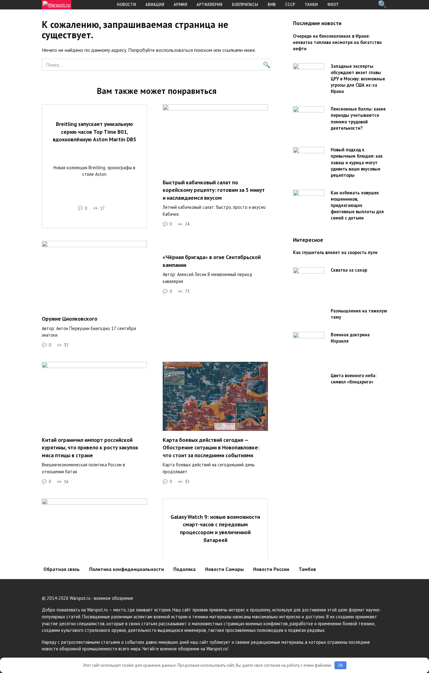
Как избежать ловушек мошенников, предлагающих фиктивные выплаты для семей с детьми (357, 205)
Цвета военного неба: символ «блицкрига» (353, 379)
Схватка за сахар (349, 270)
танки (311, 4)
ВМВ (272, 4)
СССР (290, 4)
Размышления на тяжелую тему (359, 314)
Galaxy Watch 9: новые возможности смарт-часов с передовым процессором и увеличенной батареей (215, 528)
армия (180, 4)
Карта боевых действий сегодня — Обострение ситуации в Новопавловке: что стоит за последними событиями (211, 447)
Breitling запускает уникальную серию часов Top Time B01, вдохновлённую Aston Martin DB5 (94, 131)
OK (340, 665)
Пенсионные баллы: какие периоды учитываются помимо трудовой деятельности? (358, 118)
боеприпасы (245, 4)
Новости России (271, 569)
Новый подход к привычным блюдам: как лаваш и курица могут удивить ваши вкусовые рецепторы (357, 162)
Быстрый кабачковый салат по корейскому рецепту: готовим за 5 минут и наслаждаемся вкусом (214, 189)
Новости (126, 4)
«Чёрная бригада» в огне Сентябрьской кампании (212, 261)
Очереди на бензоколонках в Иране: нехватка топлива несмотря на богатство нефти (337, 42)
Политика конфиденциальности (126, 569)
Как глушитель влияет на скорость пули (335, 253)
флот (333, 4)
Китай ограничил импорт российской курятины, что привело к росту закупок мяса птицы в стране (90, 447)
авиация (154, 4)
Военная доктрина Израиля (350, 338)
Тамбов (307, 569)
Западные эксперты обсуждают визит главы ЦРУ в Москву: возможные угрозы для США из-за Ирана (358, 79)
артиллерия (209, 4)
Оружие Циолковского (69, 318)
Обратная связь (61, 569)
